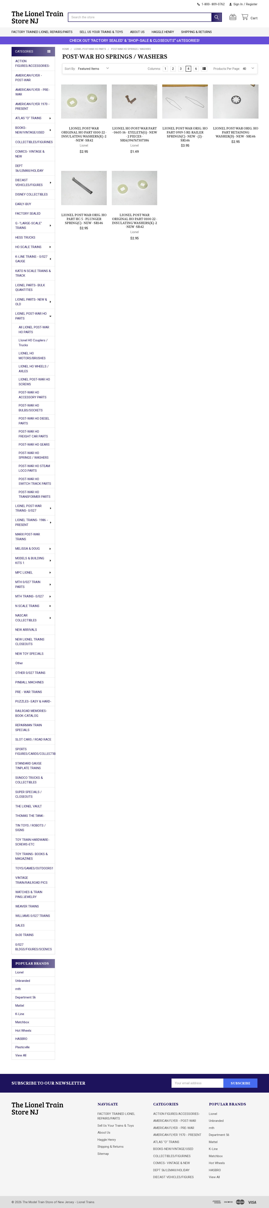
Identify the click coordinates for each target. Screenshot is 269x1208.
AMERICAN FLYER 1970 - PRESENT (32, 106)
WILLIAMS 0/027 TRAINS (32, 916)
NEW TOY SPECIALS (29, 654)
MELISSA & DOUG (27, 549)
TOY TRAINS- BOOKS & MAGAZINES (31, 856)
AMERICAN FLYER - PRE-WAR (32, 92)
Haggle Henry (163, 32)
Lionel (19, 972)
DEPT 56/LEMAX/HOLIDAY (29, 168)
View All (20, 1055)
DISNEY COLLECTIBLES (31, 194)
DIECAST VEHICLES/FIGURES (29, 182)
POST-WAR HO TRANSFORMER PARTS (34, 494)
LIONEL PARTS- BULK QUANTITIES (30, 287)
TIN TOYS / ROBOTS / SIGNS (30, 828)
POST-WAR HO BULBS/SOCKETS (31, 408)
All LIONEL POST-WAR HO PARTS (34, 329)
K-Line (19, 1014)
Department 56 (25, 997)
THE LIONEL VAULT (28, 806)
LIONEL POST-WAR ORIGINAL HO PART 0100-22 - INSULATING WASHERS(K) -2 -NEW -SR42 (84, 134)
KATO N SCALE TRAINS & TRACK (33, 273)
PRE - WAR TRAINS (28, 692)
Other (19, 663)
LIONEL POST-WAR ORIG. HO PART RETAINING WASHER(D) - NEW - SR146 (235, 132)
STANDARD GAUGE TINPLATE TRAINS (28, 766)
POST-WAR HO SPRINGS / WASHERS (34, 455)
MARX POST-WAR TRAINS (27, 536)
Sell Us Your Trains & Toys (101, 32)
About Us (137, 32)
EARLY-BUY (23, 204)
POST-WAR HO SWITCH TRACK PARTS (35, 481)
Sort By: (70, 69)
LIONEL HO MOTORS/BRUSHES (32, 355)
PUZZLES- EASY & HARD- (33, 701)
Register (251, 4)
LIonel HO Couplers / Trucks (33, 342)
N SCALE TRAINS (27, 606)
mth (18, 989)
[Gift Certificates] (234, 17)
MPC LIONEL (24, 572)
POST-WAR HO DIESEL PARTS (34, 421)
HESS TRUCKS (25, 237)
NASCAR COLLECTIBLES (26, 618)
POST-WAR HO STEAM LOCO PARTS (34, 468)
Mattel (19, 1005)
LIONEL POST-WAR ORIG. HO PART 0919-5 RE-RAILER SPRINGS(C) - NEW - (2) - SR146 (185, 134)
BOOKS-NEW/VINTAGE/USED (29, 130)
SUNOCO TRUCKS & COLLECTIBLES (29, 780)
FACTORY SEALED (28, 213)
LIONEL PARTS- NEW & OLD (31, 302)
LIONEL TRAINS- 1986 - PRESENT (31, 522)
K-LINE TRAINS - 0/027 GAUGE (31, 259)
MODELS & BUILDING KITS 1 (29, 560)
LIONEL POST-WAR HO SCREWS (34, 382)
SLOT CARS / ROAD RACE (33, 739)
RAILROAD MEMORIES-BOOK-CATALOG (31, 713)
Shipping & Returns (196, 32)
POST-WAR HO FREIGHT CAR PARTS (33, 434)
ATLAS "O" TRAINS (28, 118)
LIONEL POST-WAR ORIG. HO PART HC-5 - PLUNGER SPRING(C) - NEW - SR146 (84, 219)
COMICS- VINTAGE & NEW (30, 154)
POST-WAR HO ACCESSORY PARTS (32, 395)
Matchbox (22, 1022)
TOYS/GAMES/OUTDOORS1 (34, 868)
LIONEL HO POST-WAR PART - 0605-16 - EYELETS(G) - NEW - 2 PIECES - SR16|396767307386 (134, 134)
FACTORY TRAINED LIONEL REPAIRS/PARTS (42, 32)
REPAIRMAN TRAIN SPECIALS (28, 727)
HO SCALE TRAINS (28, 247)
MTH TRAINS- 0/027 (29, 596)
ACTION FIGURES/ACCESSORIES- (32, 63)
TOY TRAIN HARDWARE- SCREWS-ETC (32, 842)
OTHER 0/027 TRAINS (30, 673)
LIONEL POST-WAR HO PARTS (31, 316)
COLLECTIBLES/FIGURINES (34, 142)
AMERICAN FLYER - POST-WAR (28, 78)
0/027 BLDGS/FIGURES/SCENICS (33, 947)
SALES (20, 925)
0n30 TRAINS (24, 935)
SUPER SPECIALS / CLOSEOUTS (28, 794)
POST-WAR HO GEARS (34, 444)
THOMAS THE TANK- (29, 816)
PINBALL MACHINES (29, 682)
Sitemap (103, 1154)
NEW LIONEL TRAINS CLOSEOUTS (29, 642)
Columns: (154, 69)
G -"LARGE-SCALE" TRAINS (28, 225)
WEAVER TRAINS (27, 906)
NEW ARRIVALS (26, 630)
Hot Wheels (23, 1030)
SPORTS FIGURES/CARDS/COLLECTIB (35, 751)
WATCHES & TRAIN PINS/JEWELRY (28, 894)
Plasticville (22, 1047)
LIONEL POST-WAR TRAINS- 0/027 (28, 508)
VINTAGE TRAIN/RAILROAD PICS (31, 880)
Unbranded (22, 981)
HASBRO (21, 1039)
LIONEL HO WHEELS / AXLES (34, 368)
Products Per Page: (227, 69)
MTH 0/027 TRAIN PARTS (27, 584)
